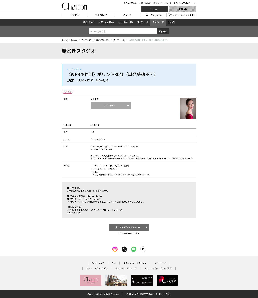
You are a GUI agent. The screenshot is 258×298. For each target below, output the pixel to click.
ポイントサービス (161, 3)
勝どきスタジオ (103, 40)
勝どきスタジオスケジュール (128, 227)
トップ (64, 40)
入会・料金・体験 (125, 22)
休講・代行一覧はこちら (129, 233)
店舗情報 (182, 9)
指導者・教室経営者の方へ (185, 3)
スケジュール (142, 22)
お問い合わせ (145, 3)
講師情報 (171, 22)
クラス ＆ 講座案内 (106, 22)
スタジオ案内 (87, 40)
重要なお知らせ (130, 3)
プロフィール (109, 105)
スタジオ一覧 (158, 22)
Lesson (154, 9)
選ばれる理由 (88, 22)
